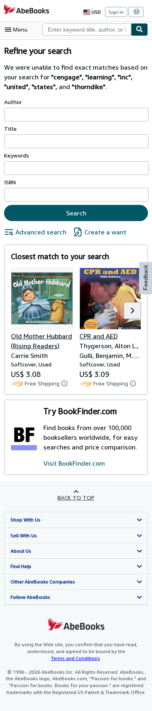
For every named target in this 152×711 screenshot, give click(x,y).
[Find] (139, 29)
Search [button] (76, 213)
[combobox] (87, 29)
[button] (132, 310)
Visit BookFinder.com (74, 463)
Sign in (116, 12)
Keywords (16, 155)
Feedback (145, 277)
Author (13, 101)
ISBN (10, 182)
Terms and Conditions (75, 658)
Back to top (76, 497)
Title (10, 128)
